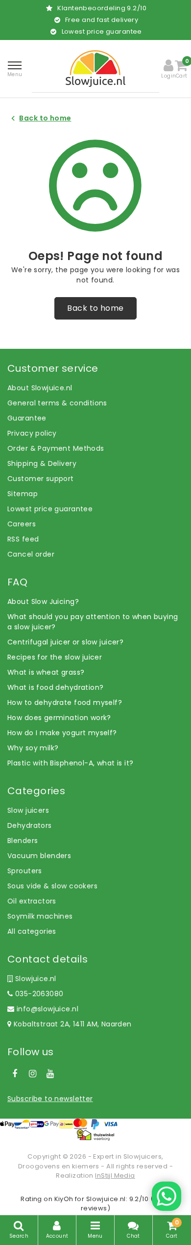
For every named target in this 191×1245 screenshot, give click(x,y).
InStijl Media (115, 1175)
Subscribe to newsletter (50, 1099)
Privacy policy (32, 433)
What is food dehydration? (55, 687)
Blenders (22, 840)
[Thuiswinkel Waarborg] (95, 1135)
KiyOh (63, 1199)
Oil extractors (31, 901)
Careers (21, 524)
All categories (31, 931)
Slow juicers (28, 810)
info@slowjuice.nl (47, 1009)
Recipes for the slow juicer (54, 657)
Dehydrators (29, 825)
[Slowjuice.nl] (95, 68)
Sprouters (24, 871)
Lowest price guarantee (50, 509)
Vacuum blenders (39, 856)
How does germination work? (59, 718)
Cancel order (30, 554)
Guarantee (27, 418)
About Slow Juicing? (43, 601)
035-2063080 (38, 994)
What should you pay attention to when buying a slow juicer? (92, 622)
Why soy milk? (32, 748)
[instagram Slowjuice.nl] (32, 1074)
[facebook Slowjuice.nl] (14, 1074)
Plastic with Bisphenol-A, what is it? (70, 763)
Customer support (40, 478)
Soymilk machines (40, 916)
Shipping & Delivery (41, 463)
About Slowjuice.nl (39, 388)
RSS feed (23, 539)
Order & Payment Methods (55, 448)
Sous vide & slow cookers (52, 886)
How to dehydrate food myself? (64, 702)
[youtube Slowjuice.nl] (50, 1074)
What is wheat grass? (45, 672)
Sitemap (22, 494)
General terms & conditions (57, 403)
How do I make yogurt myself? (62, 733)
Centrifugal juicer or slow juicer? (65, 642)
